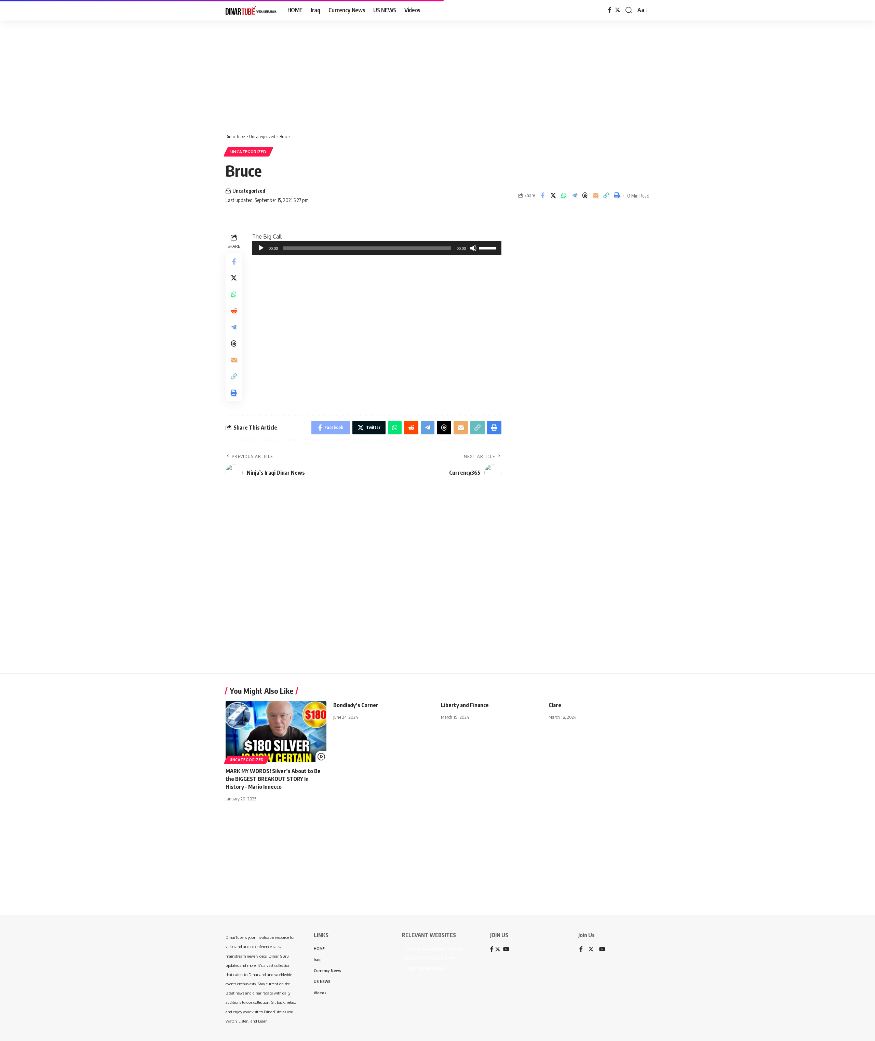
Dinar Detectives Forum (432, 949)
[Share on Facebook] (542, 195)
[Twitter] (617, 10)
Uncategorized (248, 151)
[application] (376, 248)
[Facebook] (609, 10)
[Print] (616, 195)
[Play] (261, 248)
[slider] (488, 247)
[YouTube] (602, 950)
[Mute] (473, 248)
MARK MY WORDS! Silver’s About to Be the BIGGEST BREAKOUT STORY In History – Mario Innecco (273, 779)
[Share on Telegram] (574, 195)
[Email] (595, 195)
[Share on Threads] (585, 195)
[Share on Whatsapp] (563, 195)
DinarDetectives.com (429, 958)
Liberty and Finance (465, 705)
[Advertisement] (212, 73)
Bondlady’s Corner (355, 705)
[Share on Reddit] (234, 310)
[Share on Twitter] (553, 195)
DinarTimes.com (423, 967)
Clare (555, 705)
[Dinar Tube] (251, 10)
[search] (628, 10)
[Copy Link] (606, 195)
